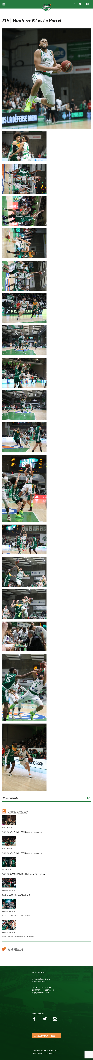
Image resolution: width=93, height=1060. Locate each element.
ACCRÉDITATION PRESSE (44, 1036)
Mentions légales (39, 1050)
